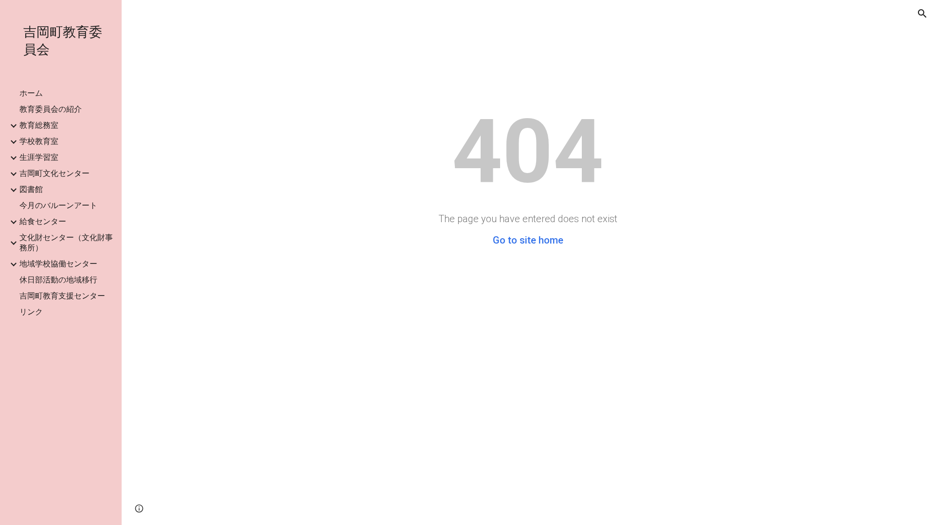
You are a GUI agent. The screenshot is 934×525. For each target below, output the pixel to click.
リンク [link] (31, 312)
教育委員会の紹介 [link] (50, 109)
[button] (922, 13)
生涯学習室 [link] (38, 157)
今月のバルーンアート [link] (58, 205)
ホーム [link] (31, 93)
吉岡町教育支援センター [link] (62, 296)
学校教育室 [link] (38, 141)
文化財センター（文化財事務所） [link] (66, 242)
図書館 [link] (31, 189)
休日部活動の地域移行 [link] (58, 280)
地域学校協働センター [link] (58, 264)
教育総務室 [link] (38, 125)
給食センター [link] (42, 221)
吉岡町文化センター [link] (54, 173)
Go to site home (528, 240)
